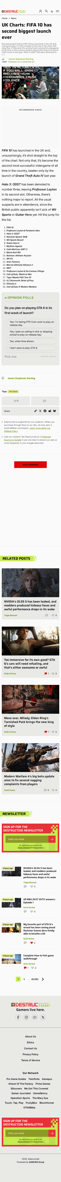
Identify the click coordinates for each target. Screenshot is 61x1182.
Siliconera (16, 1088)
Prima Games (43, 1083)
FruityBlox (31, 1102)
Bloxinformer (47, 1102)
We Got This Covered (36, 1088)
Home (4, 18)
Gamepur (47, 1078)
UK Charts (13, 391)
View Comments (30, 464)
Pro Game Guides (16, 1078)
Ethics (30, 1042)
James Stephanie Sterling (20, 59)
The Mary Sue (40, 1098)
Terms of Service (24, 847)
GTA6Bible (29, 1107)
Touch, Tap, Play (14, 1102)
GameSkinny (40, 1093)
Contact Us (30, 1048)
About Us (30, 1036)
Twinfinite (34, 1078)
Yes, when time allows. (22, 341)
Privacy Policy (38, 847)
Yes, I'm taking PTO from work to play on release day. (32, 323)
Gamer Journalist (21, 1093)
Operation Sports (20, 1098)
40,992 (34, 979)
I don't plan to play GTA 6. (24, 347)
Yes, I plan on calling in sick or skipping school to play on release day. (31, 333)
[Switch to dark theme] (52, 11)
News (13, 18)
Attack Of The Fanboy (20, 1083)
